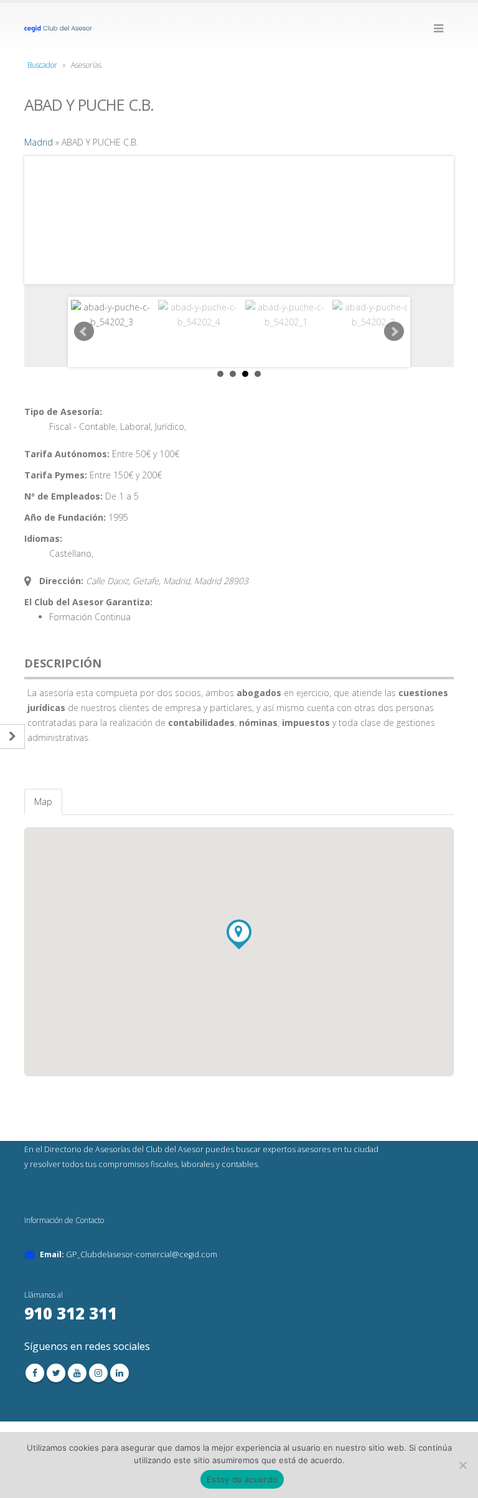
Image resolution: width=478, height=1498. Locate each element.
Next (394, 332)
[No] (462, 1465)
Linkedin (119, 1373)
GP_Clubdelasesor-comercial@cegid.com (141, 1254)
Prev (84, 332)
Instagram (98, 1373)
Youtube (77, 1373)
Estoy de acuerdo (242, 1479)
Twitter (56, 1373)
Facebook (35, 1373)
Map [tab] (43, 801)
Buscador (42, 65)
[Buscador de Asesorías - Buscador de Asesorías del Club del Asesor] (58, 28)
